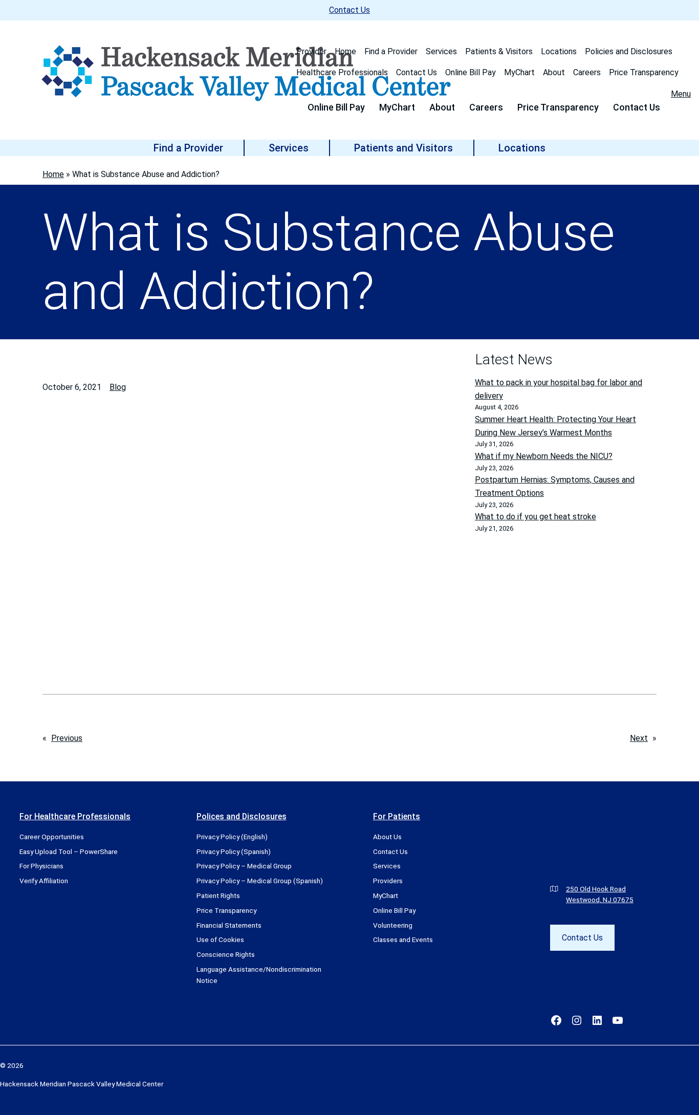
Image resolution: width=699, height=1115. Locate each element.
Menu (681, 94)
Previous (66, 738)
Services (441, 51)
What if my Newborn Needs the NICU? (544, 456)
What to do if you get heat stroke (535, 516)
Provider (311, 51)
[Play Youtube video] (254, 547)
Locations (559, 51)
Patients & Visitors (499, 51)
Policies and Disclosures (628, 51)
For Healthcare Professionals (74, 816)
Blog (118, 387)
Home (345, 51)
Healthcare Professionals (342, 72)
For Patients (396, 816)
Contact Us (349, 10)
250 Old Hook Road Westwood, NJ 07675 (600, 894)
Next (639, 738)
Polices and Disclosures (241, 816)
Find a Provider (391, 51)
